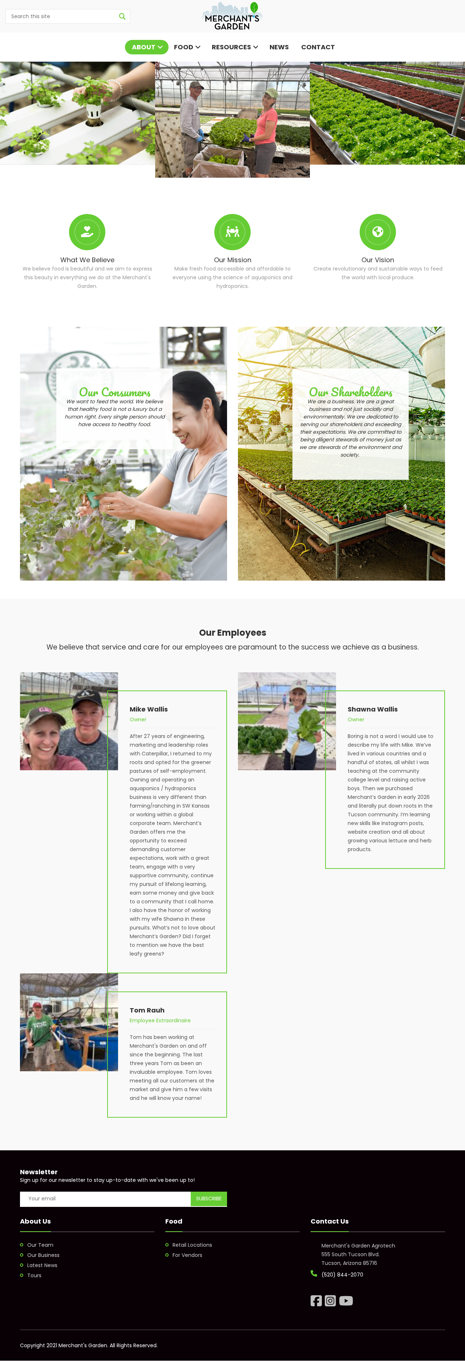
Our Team (40, 1245)
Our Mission (232, 259)
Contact (317, 46)
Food (183, 46)
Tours (34, 1275)
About (142, 46)
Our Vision (377, 259)
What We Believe (87, 259)
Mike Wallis (149, 709)
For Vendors (187, 1255)
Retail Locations (192, 1245)
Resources (231, 46)
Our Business (43, 1255)
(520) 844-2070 (342, 1274)
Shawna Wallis (373, 709)
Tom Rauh (147, 1010)
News (279, 46)
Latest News (42, 1265)
